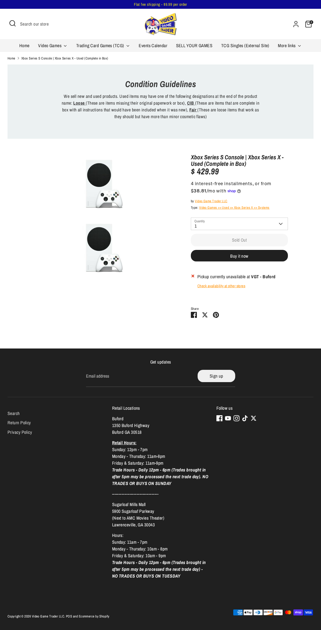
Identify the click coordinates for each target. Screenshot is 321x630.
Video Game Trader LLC (211, 201)
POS (69, 616)
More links (287, 45)
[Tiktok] (245, 418)
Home (24, 45)
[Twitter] (254, 418)
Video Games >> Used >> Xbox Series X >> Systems (234, 207)
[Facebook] (219, 418)
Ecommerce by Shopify (94, 616)
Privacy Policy (20, 432)
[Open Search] (13, 23)
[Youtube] (228, 418)
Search (14, 413)
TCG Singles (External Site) (245, 45)
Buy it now (239, 256)
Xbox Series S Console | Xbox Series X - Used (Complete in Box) (64, 58)
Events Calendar (153, 45)
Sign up (216, 376)
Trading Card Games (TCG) (100, 45)
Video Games (50, 45)
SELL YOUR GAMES (194, 45)
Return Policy (19, 422)
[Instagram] (236, 418)
